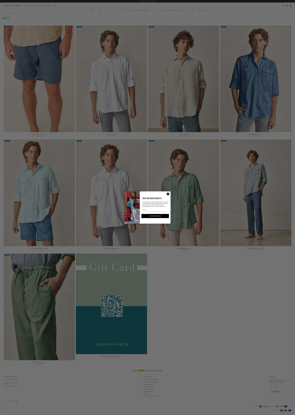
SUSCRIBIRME (155, 216)
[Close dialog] (168, 194)
